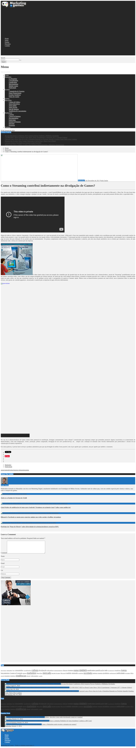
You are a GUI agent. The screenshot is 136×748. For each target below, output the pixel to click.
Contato (7, 46)
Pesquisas (12, 125)
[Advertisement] (60, 22)
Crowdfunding (13, 80)
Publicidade (12, 88)
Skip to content (5, 72)
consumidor (19, 670)
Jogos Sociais (13, 107)
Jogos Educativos (14, 104)
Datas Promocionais (15, 93)
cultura (35, 670)
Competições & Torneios (16, 91)
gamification (91, 670)
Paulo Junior (104, 180)
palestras (95, 673)
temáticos (13, 676)
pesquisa (100, 673)
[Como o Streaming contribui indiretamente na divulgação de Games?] (39, 180)
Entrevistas (12, 120)
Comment (4, 553)
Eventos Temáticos (15, 95)
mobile (68, 673)
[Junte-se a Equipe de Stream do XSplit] (14, 494)
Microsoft (63, 673)
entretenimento (58, 670)
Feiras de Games (14, 97)
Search (3, 58)
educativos (50, 670)
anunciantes (4, 470)
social (2, 676)
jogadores (118, 670)
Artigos (7, 98)
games (83, 670)
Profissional (8, 113)
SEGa (131, 673)
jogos (124, 670)
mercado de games (55, 673)
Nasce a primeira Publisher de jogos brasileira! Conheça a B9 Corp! (70, 721)
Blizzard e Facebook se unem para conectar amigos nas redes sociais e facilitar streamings (31, 517)
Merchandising (13, 84)
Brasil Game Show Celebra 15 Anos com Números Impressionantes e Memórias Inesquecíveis (34, 145)
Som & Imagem (14, 109)
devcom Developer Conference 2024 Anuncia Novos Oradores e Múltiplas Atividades (32, 136)
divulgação (11, 470)
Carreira (11, 114)
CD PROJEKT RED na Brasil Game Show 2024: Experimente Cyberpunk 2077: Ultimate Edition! (36, 137)
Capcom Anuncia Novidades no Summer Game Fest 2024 (23, 143)
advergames (3, 670)
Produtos (7, 127)
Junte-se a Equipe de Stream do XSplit (14, 498)
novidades (88, 673)
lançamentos (5, 673)
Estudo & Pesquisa (15, 122)
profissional (113, 673)
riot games (127, 673)
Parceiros (8, 44)
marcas (24, 673)
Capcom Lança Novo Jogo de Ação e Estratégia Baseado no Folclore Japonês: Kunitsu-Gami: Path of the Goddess (41, 139)
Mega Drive (39, 673)
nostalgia (80, 673)
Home (7, 38)
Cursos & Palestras (15, 116)
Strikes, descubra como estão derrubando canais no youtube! (64, 717)
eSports (65, 670)
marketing (31, 673)
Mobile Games (13, 86)
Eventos (7, 89)
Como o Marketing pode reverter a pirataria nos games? (59, 724)
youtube (40, 676)
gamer (76, 670)
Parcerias (11, 123)
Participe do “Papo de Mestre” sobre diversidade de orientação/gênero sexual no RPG (30, 526)
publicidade (120, 673)
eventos (70, 670)
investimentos (111, 670)
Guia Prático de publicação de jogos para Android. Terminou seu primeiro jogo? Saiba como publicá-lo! (36, 507)
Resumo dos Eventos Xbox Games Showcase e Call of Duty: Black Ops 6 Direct (30, 141)
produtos (106, 673)
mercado (47, 673)
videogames (34, 676)
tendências (21, 675)
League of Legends (16, 673)
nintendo (75, 673)
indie (106, 670)
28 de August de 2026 (8, 130)
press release (19, 470)
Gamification (13, 82)
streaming (26, 470)
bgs (13, 670)
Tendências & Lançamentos (17, 111)
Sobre (6, 40)
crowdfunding (27, 670)
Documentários (13, 118)
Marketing (8, 77)
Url (2, 570)
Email (2, 563)
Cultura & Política (14, 102)
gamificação (99, 670)
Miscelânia (8, 100)
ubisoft (28, 676)
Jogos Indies (13, 105)
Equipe (7, 42)
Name (3, 556)
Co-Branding (13, 79)
